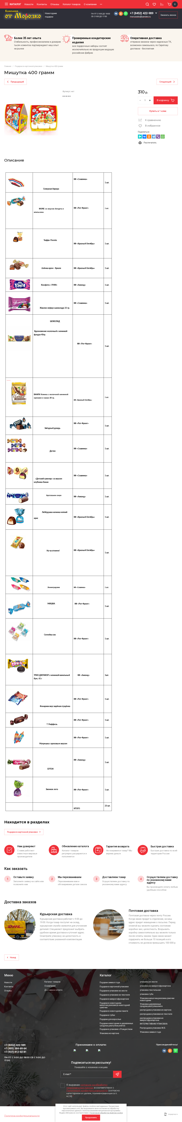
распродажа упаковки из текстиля (156, 1014)
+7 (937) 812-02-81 (15, 1051)
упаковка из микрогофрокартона (155, 986)
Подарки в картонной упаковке (28, 66)
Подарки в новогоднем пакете (114, 1011)
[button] (147, 4)
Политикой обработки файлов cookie (106, 1113)
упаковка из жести (148, 982)
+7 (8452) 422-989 (141, 13)
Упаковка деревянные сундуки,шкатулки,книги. (151, 1005)
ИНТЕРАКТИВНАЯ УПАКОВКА (153, 1024)
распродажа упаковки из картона (155, 1010)
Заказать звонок (168, 15)
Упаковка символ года (150, 1032)
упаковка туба (146, 994)
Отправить (117, 1074)
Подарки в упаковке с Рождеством (116, 1029)
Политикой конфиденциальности (87, 1090)
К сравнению (153, 120)
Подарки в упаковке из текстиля (115, 995)
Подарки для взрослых (110, 1019)
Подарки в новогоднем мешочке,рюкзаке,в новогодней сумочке (115, 1005)
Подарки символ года (110, 982)
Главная (7, 66)
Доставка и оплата (53, 990)
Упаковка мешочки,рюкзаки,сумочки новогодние (157, 999)
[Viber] (158, 137)
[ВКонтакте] (144, 137)
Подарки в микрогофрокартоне (114, 999)
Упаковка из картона (109, 1033)
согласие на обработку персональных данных (86, 1086)
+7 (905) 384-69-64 (15, 1048)
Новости (28, 4)
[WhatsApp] (163, 137)
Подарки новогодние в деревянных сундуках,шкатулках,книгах (116, 1024)
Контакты (42, 4)
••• (101, 4)
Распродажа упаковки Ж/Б (152, 1028)
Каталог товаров (71, 4)
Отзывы (54, 4)
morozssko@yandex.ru (140, 16)
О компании (90, 4)
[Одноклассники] (149, 137)
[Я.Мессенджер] (140, 137)
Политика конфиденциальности (22, 1115)
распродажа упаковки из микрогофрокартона (151, 1019)
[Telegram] (154, 137)
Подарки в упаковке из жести (113, 991)
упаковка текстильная (150, 990)
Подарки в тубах (107, 1015)
